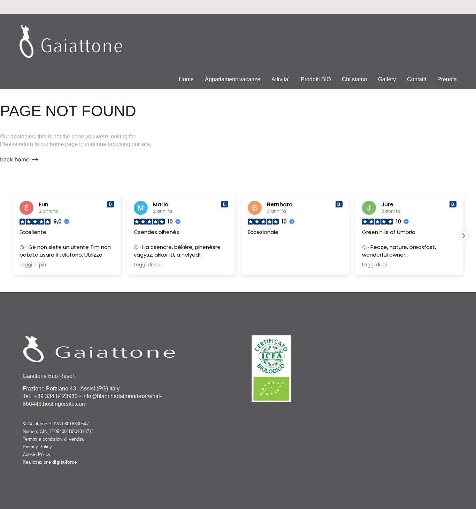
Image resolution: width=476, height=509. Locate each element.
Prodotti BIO (316, 79)
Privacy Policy (37, 446)
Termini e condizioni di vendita (53, 439)
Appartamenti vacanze (232, 79)
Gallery (387, 79)
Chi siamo (354, 79)
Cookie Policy (37, 454)
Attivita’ (280, 79)
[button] (463, 235)
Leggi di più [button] (33, 265)
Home (186, 79)
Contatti (416, 79)
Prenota (447, 79)
